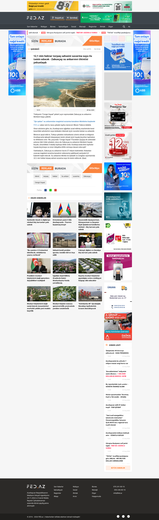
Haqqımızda (96, 496)
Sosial (73, 26)
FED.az (36, 125)
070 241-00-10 (119, 486)
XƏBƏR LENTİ (114, 345)
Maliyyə (44, 26)
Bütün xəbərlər (118, 468)
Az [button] (129, 26)
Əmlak (102, 26)
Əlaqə (56, 496)
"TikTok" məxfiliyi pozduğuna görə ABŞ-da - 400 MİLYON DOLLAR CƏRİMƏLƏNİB (106, 33)
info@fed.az (117, 493)
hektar (55, 176)
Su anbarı (65, 176)
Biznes (52, 26)
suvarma (76, 176)
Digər (110, 26)
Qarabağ (73, 18)
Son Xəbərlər (32, 26)
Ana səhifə (87, 49)
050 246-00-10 (119, 490)
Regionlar (93, 26)
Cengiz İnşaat (40, 182)
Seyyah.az (59, 18)
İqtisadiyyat (63, 26)
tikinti (37, 176)
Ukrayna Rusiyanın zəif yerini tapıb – (39, 33)
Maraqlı (82, 26)
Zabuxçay (87, 176)
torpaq (45, 176)
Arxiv (75, 496)
